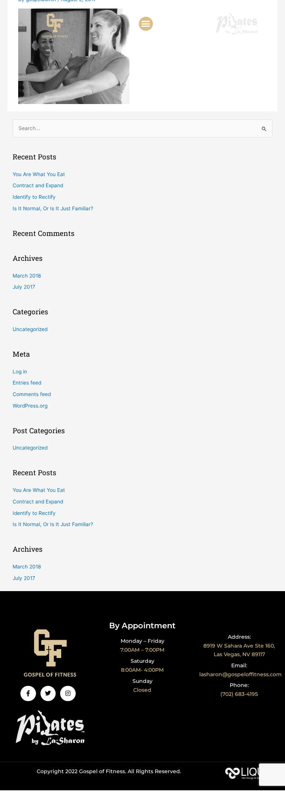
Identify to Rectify (34, 197)
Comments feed (32, 394)
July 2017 (24, 287)
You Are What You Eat (39, 174)
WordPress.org (30, 406)
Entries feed (27, 383)
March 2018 (27, 276)
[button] (146, 24)
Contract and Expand (38, 185)
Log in (20, 372)
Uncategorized (30, 329)
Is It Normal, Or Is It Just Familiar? (53, 208)
